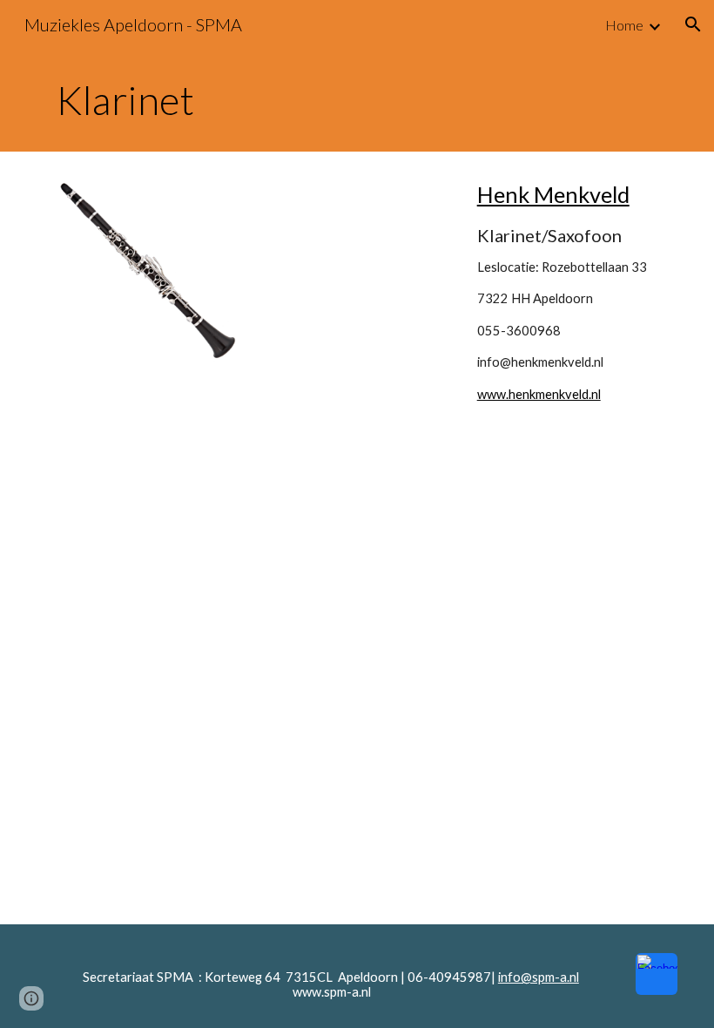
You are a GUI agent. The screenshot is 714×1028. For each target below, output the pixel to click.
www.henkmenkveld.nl (539, 394)
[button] (693, 24)
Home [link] (624, 25)
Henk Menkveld (553, 194)
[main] (357, 100)
